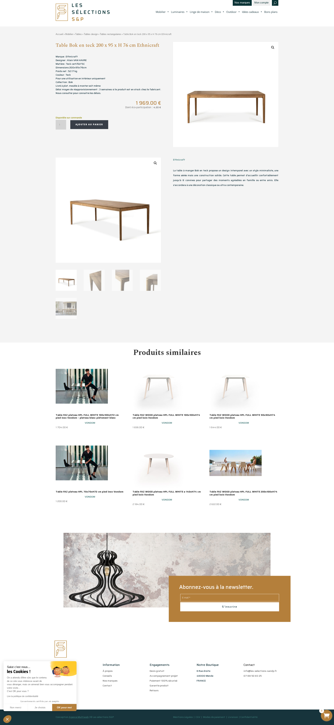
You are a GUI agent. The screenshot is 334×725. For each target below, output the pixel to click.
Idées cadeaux (250, 12)
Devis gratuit (157, 671)
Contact (107, 685)
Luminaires (177, 12)
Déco (218, 12)
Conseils (107, 676)
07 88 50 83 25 (253, 676)
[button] (7, 719)
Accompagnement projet (164, 676)
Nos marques (242, 2)
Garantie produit (159, 685)
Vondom (90, 423)
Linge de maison (199, 12)
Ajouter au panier (89, 124)
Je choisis (40, 707)
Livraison (233, 717)
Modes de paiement (214, 717)
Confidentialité (248, 717)
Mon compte (261, 2)
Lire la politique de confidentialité (22, 696)
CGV (198, 717)
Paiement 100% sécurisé (163, 681)
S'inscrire (229, 607)
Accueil (59, 34)
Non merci (15, 707)
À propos (108, 671)
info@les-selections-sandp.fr (260, 671)
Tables (78, 34)
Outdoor (231, 12)
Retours (154, 690)
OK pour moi (64, 707)
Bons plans (270, 12)
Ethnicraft (179, 160)
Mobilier (161, 12)
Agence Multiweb (79, 717)
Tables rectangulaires (110, 34)
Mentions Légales (183, 717)
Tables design (91, 34)
